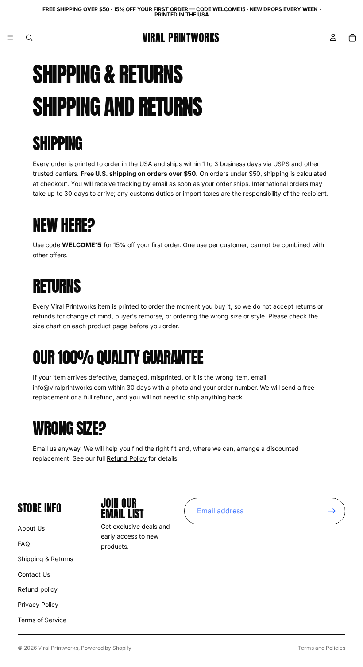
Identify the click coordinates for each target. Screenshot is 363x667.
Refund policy (38, 589)
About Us (31, 528)
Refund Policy (127, 458)
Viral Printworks (58, 647)
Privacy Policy (38, 604)
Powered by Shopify (106, 647)
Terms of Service (42, 620)
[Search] (29, 37)
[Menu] (10, 37)
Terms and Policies (321, 647)
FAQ (24, 543)
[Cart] (352, 37)
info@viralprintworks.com (69, 387)
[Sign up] (332, 511)
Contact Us (34, 574)
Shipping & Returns (45, 558)
